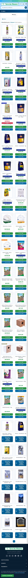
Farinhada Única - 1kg (20, 505)
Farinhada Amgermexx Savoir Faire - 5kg (21, 200)
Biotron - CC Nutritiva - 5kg (20, 89)
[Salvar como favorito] (12, 25)
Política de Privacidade (20, 572)
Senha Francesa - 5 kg (7, 407)
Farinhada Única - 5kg (7, 529)
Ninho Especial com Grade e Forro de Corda (7, 357)
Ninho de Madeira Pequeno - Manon (21, 331)
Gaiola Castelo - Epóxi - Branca (21, 227)
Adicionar (7, 46)
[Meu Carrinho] (26, 4)
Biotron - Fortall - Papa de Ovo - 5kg (7, 146)
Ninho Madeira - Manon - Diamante (20, 357)
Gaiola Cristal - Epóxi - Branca (7, 253)
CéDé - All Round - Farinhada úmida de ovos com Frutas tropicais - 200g (7, 200)
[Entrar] (23, 4)
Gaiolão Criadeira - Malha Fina (20, 530)
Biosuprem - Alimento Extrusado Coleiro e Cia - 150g (20, 64)
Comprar (6, 44)
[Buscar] (26, 7)
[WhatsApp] (7, 556)
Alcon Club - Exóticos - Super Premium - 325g (7, 38)
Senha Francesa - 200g (21, 381)
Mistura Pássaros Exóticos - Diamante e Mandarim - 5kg (7, 331)
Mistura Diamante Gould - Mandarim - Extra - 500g (7, 279)
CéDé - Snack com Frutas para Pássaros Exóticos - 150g (7, 458)
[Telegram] (18, 556)
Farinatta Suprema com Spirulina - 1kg (7, 506)
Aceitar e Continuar (7, 575)
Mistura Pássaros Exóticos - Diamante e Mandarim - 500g (20, 306)
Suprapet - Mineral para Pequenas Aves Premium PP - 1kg (20, 408)
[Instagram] (10, 556)
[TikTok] (21, 556)
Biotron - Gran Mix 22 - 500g (7, 174)
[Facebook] (12, 556)
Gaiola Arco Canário (7, 226)
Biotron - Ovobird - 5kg (21, 173)
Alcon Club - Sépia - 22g (21, 37)
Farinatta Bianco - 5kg (20, 457)
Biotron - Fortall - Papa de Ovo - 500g (20, 116)
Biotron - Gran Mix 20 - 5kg (20, 433)
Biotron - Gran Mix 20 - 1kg (20, 145)
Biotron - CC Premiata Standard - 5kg (7, 116)
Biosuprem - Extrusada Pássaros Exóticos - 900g (7, 90)
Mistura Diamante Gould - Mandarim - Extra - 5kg (20, 279)
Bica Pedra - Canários (7, 63)
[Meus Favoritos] (20, 4)
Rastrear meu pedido (7, 0)
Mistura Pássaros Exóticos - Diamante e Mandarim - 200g (7, 306)
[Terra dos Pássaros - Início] (10, 4)
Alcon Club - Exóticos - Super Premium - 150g (7, 434)
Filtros (14, 14)
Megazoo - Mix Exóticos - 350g (21, 253)
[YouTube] (15, 556)
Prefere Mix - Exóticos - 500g (7, 382)
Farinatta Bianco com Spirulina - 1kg (7, 482)
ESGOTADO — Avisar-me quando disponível (8, 439)
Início (4, 19)
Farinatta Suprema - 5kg (21, 481)
